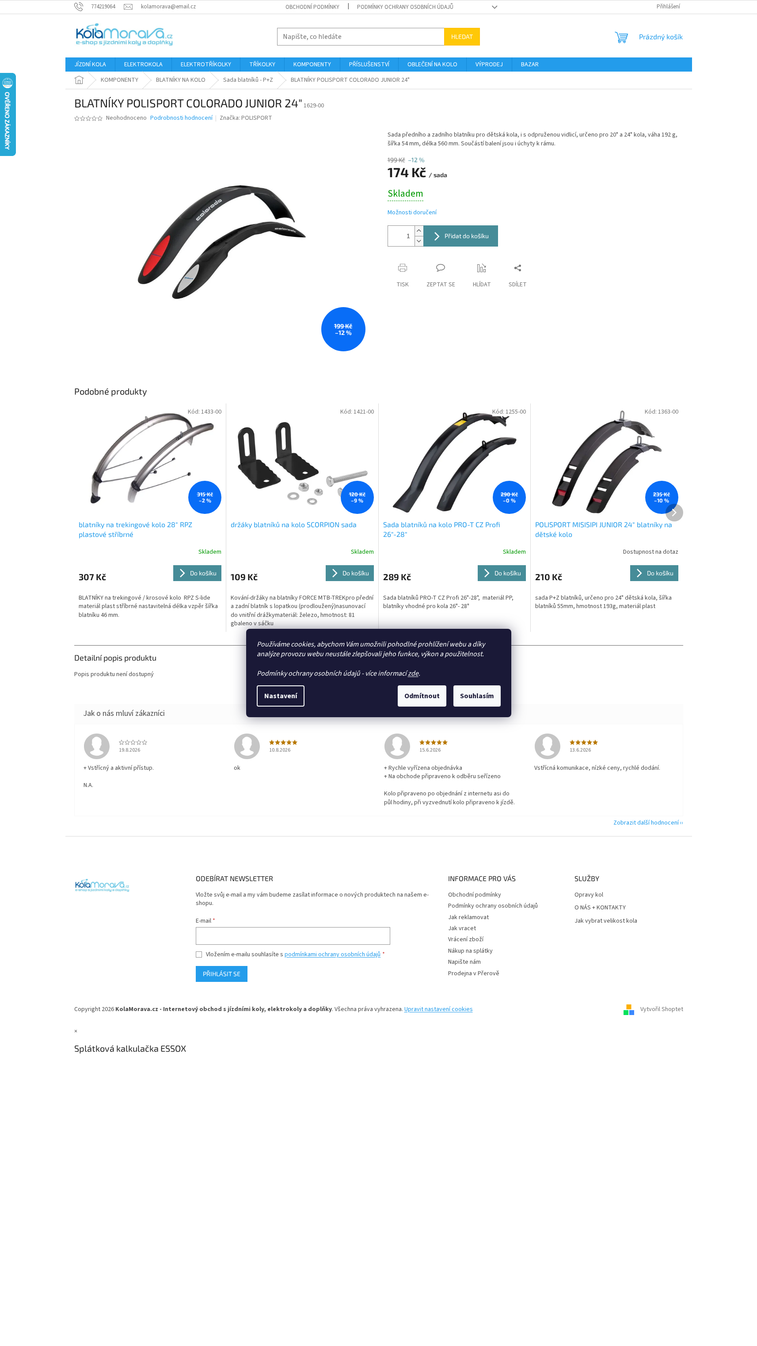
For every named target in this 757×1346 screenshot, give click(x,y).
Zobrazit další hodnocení (646, 822)
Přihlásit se (221, 973)
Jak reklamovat (468, 917)
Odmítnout (422, 696)
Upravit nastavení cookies (438, 1009)
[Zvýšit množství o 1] (419, 231)
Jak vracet (462, 928)
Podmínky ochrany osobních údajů (405, 7)
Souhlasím (477, 696)
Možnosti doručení (412, 213)
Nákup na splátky (470, 951)
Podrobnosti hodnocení (181, 118)
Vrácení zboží (465, 939)
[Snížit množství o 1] (419, 241)
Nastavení (280, 696)
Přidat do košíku (467, 236)
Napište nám (464, 962)
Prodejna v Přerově (473, 973)
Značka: (246, 118)
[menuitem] (90, 64)
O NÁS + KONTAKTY (600, 908)
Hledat (462, 36)
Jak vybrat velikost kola (605, 921)
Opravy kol (588, 895)
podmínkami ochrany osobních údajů (332, 954)
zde (413, 673)
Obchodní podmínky (312, 7)
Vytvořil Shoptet (661, 1009)
